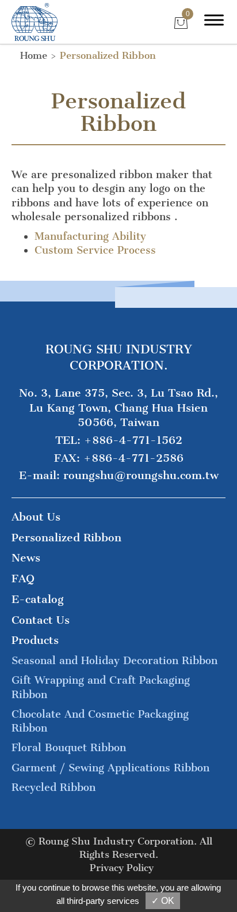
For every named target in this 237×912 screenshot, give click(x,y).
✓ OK (162, 901)
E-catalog (38, 599)
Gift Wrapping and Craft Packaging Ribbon (101, 687)
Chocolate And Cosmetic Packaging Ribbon (100, 721)
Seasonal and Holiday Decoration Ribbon (114, 660)
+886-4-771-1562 (133, 440)
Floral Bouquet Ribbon (69, 747)
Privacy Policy (122, 867)
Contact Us (41, 620)
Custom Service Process (95, 250)
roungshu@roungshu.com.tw (141, 475)
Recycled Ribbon (53, 787)
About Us (36, 516)
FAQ (23, 578)
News (26, 557)
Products (35, 640)
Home (33, 55)
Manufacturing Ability (90, 236)
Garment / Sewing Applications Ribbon (110, 768)
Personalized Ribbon (108, 55)
